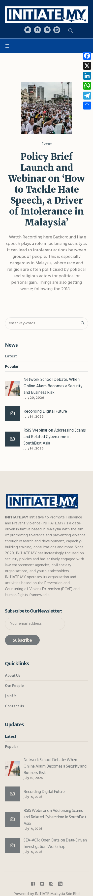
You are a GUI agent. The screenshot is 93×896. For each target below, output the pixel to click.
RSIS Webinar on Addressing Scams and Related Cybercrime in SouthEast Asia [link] (55, 437)
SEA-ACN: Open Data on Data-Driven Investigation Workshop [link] (55, 843)
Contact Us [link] (14, 706)
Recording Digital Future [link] (45, 411)
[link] (46, 14)
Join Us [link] (10, 696)
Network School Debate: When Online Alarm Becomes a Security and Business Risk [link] (53, 386)
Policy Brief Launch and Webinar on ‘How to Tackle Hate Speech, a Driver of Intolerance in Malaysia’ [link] (46, 189)
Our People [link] (14, 685)
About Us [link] (12, 675)
